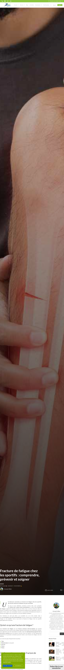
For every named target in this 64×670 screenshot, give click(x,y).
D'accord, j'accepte (7, 665)
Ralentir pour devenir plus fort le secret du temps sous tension (60, 644)
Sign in (54, 5)
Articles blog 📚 (3, 585)
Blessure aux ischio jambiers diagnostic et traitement (60, 658)
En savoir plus (18, 665)
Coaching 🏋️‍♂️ (10, 585)
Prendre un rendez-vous (55, 1)
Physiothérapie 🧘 (18, 585)
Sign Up (59, 5)
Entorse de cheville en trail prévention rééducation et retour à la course (60, 651)
